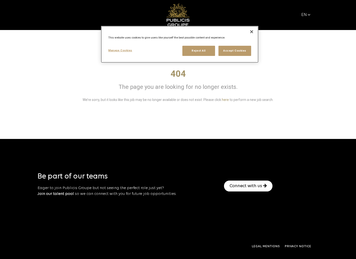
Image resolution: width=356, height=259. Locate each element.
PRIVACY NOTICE (298, 246)
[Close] (251, 31)
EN (304, 15)
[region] (179, 44)
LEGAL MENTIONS (266, 246)
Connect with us (246, 186)
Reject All (199, 50)
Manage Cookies (120, 50)
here (225, 100)
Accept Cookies (234, 50)
